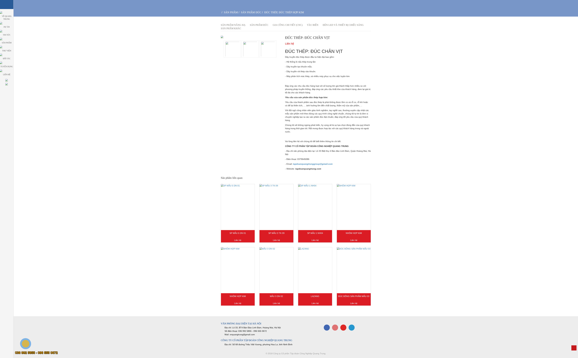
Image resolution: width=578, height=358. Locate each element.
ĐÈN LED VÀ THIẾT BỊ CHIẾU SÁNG (343, 25)
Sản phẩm (231, 12)
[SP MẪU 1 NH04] (315, 207)
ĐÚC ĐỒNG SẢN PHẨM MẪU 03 (353, 296)
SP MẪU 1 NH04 (315, 233)
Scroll (573, 347)
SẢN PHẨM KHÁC (231, 28)
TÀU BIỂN (312, 25)
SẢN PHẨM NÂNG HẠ (233, 25)
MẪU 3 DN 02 (276, 296)
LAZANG (315, 296)
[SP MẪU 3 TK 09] (276, 207)
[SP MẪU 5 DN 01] (238, 207)
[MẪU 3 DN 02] (276, 270)
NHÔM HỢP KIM (354, 233)
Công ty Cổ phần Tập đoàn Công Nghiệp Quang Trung (299, 353)
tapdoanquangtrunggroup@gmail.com (313, 164)
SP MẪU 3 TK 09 (276, 233)
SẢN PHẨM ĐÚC (251, 12)
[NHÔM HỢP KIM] (354, 207)
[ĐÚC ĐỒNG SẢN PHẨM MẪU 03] (354, 270)
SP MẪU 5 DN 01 (238, 233)
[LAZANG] (315, 270)
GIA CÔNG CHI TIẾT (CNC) (288, 25)
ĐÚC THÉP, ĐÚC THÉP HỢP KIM (284, 12)
